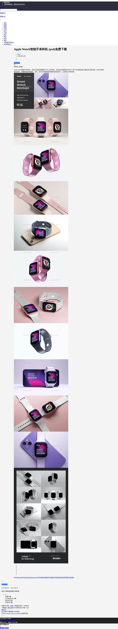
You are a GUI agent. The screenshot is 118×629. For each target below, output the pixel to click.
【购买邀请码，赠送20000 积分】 (14, 4)
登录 (11, 606)
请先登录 (11, 607)
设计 (19, 54)
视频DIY (14, 618)
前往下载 (16, 63)
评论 (5, 607)
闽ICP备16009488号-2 (8, 620)
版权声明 (7, 2)
